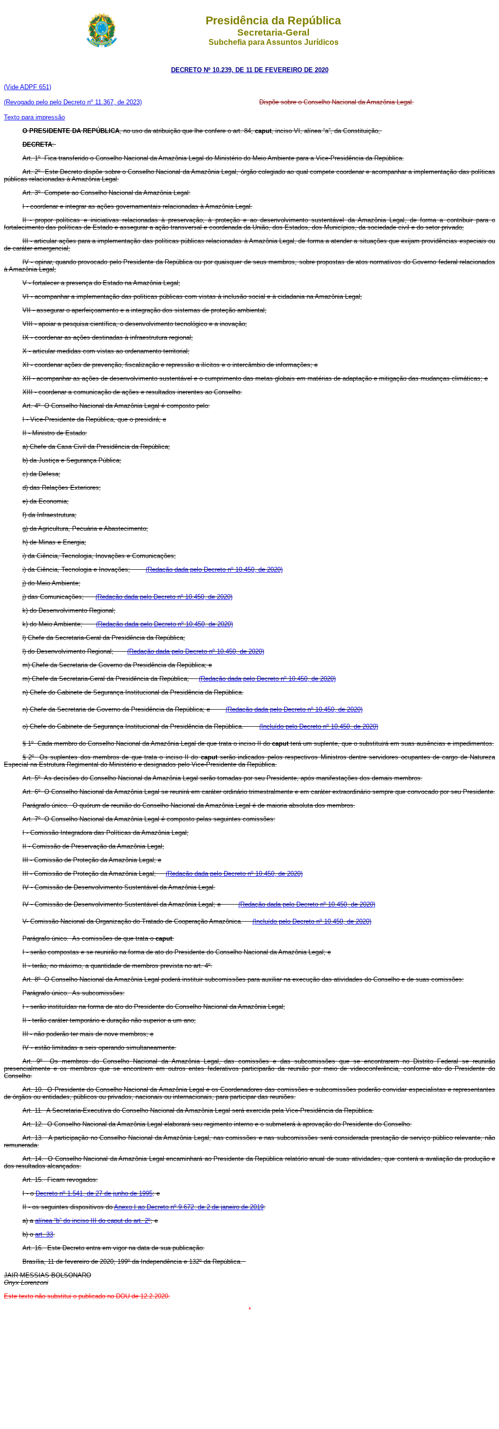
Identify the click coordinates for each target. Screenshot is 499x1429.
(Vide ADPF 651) (27, 87)
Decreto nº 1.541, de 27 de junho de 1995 (94, 1193)
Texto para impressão (34, 117)
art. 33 (44, 1234)
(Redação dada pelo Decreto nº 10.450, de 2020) (214, 569)
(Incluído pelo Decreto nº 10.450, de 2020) (318, 726)
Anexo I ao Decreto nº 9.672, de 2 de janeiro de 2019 (189, 1207)
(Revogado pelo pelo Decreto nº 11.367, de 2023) (73, 102)
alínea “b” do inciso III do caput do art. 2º (93, 1220)
